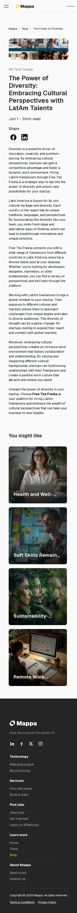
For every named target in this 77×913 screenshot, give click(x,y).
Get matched (19, 819)
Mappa (13, 28)
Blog (25, 28)
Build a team (19, 795)
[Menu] (6, 6)
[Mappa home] (25, 6)
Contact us (17, 879)
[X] (31, 743)
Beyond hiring (20, 771)
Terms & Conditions (22, 902)
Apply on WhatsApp (24, 825)
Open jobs (17, 812)
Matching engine (22, 764)
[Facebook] (21, 743)
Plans (14, 849)
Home (14, 843)
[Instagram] (40, 743)
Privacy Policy (47, 902)
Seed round (18, 873)
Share (14, 128)
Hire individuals (21, 789)
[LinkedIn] (12, 743)
